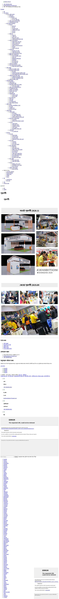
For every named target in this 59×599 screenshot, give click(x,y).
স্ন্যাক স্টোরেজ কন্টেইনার (13, 102)
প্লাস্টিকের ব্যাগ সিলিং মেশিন (14, 75)
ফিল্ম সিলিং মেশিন (28, 376)
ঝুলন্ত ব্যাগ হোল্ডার (15, 85)
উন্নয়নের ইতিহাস (9, 173)
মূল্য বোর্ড (11, 134)
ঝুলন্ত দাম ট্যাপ (15, 169)
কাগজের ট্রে (11, 49)
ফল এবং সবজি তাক (15, 19)
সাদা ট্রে (13, 32)
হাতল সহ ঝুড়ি (14, 96)
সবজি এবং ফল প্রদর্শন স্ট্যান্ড (14, 20)
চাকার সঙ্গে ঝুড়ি (15, 95)
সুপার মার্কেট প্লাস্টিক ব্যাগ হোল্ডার (15, 84)
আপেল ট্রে (14, 57)
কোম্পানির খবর (9, 179)
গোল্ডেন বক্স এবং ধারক (16, 52)
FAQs (7, 177)
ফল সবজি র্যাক (11, 17)
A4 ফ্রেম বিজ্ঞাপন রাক (16, 114)
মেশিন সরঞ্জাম (8, 67)
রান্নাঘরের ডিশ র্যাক (12, 83)
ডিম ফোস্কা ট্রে (15, 61)
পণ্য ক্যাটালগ (5, 13)
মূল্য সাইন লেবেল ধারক (16, 157)
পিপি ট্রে (10, 24)
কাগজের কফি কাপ (15, 44)
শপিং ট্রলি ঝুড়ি (10, 376)
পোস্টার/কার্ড (11, 130)
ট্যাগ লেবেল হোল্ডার (15, 144)
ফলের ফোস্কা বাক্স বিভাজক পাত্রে (15, 53)
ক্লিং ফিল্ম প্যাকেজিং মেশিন (14, 70)
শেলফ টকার (14, 143)
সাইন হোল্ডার (11, 158)
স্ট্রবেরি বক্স (14, 59)
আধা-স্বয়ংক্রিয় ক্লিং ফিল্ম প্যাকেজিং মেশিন (20, 74)
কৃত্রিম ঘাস (11, 15)
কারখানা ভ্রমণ (8, 174)
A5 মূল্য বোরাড (15, 137)
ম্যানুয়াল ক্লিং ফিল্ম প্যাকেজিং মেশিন (18, 72)
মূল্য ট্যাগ (8, 132)
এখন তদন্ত (3, 366)
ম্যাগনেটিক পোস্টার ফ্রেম (16, 128)
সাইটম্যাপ (24, 374)
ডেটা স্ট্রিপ (14, 141)
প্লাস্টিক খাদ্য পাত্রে (16, 30)
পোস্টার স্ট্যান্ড (9, 110)
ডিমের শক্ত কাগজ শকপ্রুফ (17, 66)
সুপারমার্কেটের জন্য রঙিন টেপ (19, 376)
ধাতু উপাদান (14, 113)
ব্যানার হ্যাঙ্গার (14, 135)
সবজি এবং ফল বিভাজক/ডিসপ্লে (15, 87)
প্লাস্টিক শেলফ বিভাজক (13, 89)
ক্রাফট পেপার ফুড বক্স (16, 43)
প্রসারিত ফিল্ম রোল (4, 376)
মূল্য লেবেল (11, 140)
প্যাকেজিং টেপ (11, 108)
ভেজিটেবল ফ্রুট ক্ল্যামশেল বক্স (17, 39)
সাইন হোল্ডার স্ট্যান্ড (15, 148)
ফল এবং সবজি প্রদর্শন (10, 14)
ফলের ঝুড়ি (11, 100)
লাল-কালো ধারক (15, 28)
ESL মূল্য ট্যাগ (15, 166)
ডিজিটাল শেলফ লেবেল (16, 164)
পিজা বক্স (13, 46)
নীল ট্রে (13, 27)
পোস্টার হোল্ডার (12, 111)
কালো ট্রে (14, 26)
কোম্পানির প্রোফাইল (10, 171)
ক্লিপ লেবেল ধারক (15, 160)
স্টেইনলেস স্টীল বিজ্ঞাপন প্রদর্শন (18, 121)
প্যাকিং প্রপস (8, 104)
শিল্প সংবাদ (8, 180)
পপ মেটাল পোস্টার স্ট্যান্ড (16, 115)
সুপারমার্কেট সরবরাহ (9, 80)
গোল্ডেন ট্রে (14, 36)
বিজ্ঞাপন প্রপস (6, 347)
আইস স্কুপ (11, 98)
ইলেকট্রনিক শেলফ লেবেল (17, 165)
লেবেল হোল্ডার (14, 127)
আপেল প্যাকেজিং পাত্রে (16, 56)
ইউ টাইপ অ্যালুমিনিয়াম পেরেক (17, 78)
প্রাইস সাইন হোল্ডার (15, 161)
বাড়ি (4, 11)
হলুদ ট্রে (13, 31)
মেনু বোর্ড (11, 122)
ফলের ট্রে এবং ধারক (7, 344)
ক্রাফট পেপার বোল (15, 48)
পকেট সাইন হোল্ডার (15, 124)
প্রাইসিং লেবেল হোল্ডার (13, 167)
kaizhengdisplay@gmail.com (10, 5)
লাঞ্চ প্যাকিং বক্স (15, 62)
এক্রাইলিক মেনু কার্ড (15, 126)
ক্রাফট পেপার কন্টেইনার (13, 40)
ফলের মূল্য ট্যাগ (15, 136)
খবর (4, 178)
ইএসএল (10, 162)
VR (4, 182)
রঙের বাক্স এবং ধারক (15, 50)
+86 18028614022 (7, 4)
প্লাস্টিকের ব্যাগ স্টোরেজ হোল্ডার (37, 376)
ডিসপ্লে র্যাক (14, 18)
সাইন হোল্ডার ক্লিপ (12, 145)
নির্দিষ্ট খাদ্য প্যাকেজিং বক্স (13, 54)
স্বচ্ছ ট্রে (14, 35)
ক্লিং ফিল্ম (14, 71)
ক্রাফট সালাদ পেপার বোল (16, 41)
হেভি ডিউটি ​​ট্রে (47, 376)
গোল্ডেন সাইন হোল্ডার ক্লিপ (17, 153)
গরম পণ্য (20, 374)
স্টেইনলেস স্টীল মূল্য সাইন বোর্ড (18, 117)
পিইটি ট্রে (11, 33)
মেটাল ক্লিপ (14, 147)
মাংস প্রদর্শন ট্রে (12, 97)
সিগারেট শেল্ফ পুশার (13, 91)
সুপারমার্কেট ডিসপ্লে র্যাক (13, 22)
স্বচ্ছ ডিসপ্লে (11, 82)
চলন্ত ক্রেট (11, 92)
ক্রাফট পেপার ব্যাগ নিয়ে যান (17, 45)
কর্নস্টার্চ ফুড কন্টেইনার (13, 63)
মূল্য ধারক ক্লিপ (15, 151)
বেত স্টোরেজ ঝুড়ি (12, 101)
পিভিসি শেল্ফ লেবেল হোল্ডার (17, 149)
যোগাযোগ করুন (6, 183)
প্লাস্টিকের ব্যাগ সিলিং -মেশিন (17, 76)
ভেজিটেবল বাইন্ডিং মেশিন (13, 79)
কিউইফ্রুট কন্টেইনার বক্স (16, 58)
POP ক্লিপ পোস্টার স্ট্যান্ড (14, 118)
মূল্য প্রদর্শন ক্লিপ (15, 156)
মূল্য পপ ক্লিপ (14, 152)
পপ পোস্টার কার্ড (15, 131)
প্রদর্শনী (7, 175)
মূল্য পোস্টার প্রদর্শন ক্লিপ (17, 154)
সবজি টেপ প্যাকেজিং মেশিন (14, 69)
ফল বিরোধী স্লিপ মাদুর (13, 88)
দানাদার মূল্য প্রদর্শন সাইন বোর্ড (18, 139)
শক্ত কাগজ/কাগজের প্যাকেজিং (15, 65)
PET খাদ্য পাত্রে (15, 37)
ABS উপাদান (14, 123)
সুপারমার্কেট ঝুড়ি (12, 93)
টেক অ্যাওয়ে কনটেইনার (10, 23)
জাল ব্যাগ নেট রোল (12, 109)
